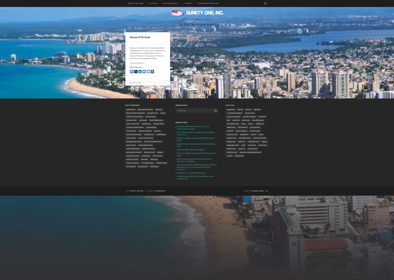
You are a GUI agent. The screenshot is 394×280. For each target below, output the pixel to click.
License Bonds (131, 138)
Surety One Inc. (158, 156)
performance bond (245, 138)
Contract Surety (151, 116)
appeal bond (231, 109)
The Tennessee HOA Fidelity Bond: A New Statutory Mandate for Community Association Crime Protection (196, 167)
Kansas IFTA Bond (140, 37)
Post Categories (170, 3)
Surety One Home (135, 3)
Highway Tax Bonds (145, 131)
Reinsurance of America (133, 152)
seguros (264, 141)
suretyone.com (252, 148)
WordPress (160, 191)
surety (243, 145)
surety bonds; (231, 148)
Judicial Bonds (148, 134)
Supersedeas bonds (132, 156)
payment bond (231, 138)
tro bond (229, 156)
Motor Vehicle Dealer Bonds (153, 141)
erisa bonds (246, 120)
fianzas (250, 124)
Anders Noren (258, 191)
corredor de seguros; (249, 116)
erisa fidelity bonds (233, 124)
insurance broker (232, 134)
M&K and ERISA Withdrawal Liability (191, 150)
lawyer (261, 134)
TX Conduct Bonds (147, 163)
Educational (143, 120)
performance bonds (259, 138)
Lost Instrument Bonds (145, 138)
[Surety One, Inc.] (197, 13)
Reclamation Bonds (148, 148)
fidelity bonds (231, 127)
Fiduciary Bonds (158, 124)
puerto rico (241, 141)
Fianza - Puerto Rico (132, 124)
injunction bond (255, 127)
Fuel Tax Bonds (131, 131)
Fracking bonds (151, 127)
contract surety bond (233, 116)
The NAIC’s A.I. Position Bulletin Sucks (191, 173)
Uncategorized (142, 166)
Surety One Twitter (132, 159)
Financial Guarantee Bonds (135, 127)
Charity (162, 113)
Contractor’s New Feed (208, 3)
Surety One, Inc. (137, 191)
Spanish (160, 152)
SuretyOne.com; (232, 152)
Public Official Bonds (132, 148)
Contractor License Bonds (134, 116)
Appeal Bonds (130, 109)
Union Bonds (154, 166)
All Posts (153, 3)
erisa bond (236, 120)
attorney (240, 109)
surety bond (252, 145)
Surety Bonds (146, 156)
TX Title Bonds (130, 166)
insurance (230, 131)
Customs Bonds (131, 120)
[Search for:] (197, 110)
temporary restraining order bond (250, 152)
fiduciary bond (242, 127)
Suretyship (144, 159)
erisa (228, 120)
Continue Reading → (137, 63)
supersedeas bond (233, 145)
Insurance (157, 131)
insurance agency (241, 131)
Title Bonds (153, 159)
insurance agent (255, 131)
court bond (262, 116)
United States (239, 156)
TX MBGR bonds (161, 163)
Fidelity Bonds (146, 124)
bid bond (248, 109)
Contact (188, 3)
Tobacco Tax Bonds (132, 163)
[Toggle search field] (265, 3)
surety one (241, 148)
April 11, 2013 (136, 83)
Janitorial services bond (133, 134)
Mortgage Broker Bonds (133, 141)
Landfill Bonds (160, 134)
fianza (244, 124)
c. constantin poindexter (234, 113)
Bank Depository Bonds (145, 109)
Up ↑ (267, 191)
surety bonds (262, 145)
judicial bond (244, 134)
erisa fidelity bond (257, 120)
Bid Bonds (159, 109)
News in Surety (131, 145)
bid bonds (257, 109)
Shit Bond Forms (149, 152)
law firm (253, 134)
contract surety (250, 113)
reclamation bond (253, 141)
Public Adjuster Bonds (145, 145)
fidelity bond (260, 124)
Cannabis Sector (152, 113)
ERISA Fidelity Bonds (156, 120)
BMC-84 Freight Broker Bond (135, 113)
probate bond (231, 141)
